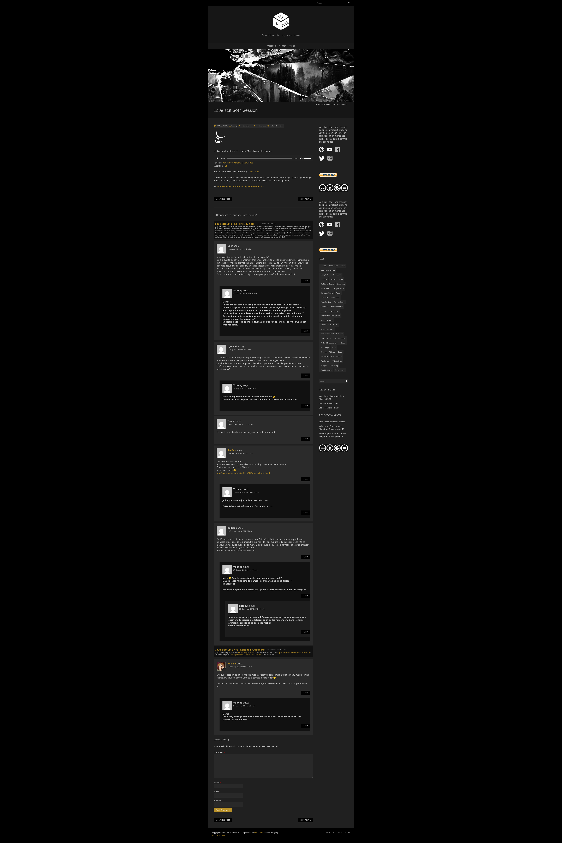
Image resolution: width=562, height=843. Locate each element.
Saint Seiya (325, 347)
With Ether (255, 171)
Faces (338, 293)
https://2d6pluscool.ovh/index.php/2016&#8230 (293, 653)
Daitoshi (333, 279)
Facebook (271, 46)
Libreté (323, 311)
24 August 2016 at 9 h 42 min (239, 349)
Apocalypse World (328, 270)
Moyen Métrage (327, 329)
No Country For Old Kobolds (332, 334)
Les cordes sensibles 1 (329, 407)
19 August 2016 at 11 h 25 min (266, 224)
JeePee (231, 450)
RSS (225, 165)
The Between (336, 356)
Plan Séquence (339, 338)
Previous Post (223, 199)
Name (217, 782)
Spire (340, 352)
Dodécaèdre (325, 288)
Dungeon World (327, 293)
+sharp (323, 266)
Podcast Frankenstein (329, 343)
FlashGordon (326, 302)
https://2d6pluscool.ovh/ (246, 653)
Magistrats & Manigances (330, 316)
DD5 (341, 279)
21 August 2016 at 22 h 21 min (245, 294)
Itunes (292, 46)
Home (317, 104)
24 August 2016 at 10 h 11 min (244, 388)
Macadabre (333, 311)
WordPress (258, 832)
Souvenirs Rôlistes (328, 352)
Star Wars (324, 356)
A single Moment (327, 275)
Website (217, 800)
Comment (219, 752)
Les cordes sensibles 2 (329, 403)
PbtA (329, 338)
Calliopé (324, 279)
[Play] (217, 158)
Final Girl (324, 297)
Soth (281, 126)
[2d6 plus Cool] (281, 13)
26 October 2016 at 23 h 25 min (239, 531)
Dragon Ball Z (339, 288)
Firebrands (335, 297)
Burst (339, 275)
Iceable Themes (218, 836)
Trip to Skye (337, 361)
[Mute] (301, 158)
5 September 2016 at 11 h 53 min (240, 453)
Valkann (232, 663)
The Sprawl (325, 361)
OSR (322, 338)
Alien (343, 266)
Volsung (234, 126)
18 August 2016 (222, 126)
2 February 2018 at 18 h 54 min (239, 667)
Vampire (324, 365)
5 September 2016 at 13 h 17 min (246, 492)
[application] (263, 158)
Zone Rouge (340, 370)
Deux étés (341, 284)
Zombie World (326, 370)
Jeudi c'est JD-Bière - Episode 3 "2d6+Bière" (240, 649)
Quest (343, 343)
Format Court (339, 302)
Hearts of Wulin (337, 306)
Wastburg (334, 365)
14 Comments (261, 126)
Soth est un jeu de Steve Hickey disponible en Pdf (240, 186)
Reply (306, 281)
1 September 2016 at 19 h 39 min (240, 424)
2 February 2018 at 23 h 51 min (245, 706)
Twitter (282, 46)
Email (217, 791)
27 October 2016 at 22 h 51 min (245, 570)
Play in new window (231, 162)
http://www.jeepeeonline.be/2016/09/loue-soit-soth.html (243, 473)
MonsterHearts (326, 320)
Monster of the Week (329, 325)
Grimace (324, 306)
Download (248, 162)
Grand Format (325, 104)
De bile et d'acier (327, 284)
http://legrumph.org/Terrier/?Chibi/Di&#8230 (245, 655)
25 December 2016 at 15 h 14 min (252, 609)
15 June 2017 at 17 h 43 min (277, 650)
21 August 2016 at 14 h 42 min (239, 249)
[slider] (308, 158)
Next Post (304, 199)
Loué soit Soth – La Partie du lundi (234, 223)
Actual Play (274, 126)
